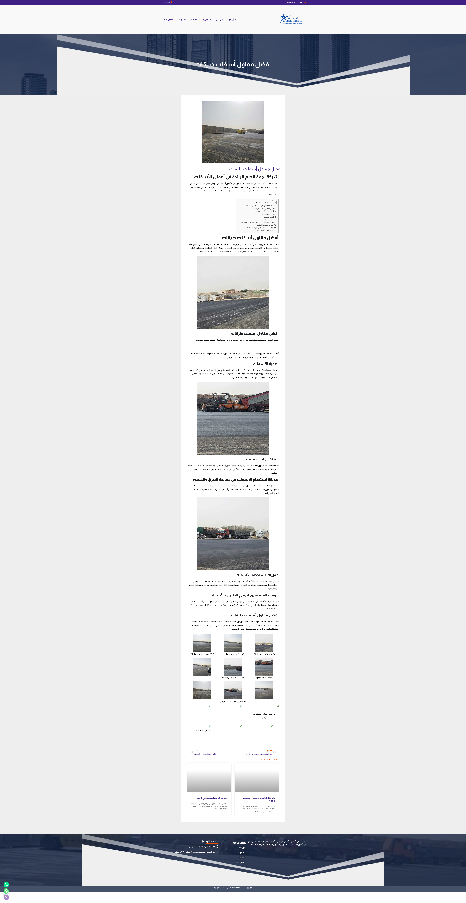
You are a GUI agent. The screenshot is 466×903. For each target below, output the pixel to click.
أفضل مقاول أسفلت (267, 214)
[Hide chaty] (6, 897)
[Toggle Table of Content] (273, 202)
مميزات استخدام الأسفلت (265, 225)
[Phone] (6, 884)
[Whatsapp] (6, 891)
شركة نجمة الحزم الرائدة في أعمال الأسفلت (260, 206)
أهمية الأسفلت (269, 217)
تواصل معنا (168, 19)
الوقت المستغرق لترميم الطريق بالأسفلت (260, 228)
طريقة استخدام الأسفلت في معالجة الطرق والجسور (257, 222)
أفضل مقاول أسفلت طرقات (264, 209)
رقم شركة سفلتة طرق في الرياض (212, 798)
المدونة (182, 19)
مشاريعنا (206, 19)
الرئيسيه (232, 19)
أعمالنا (194, 19)
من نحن (219, 19)
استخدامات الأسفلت (267, 220)
